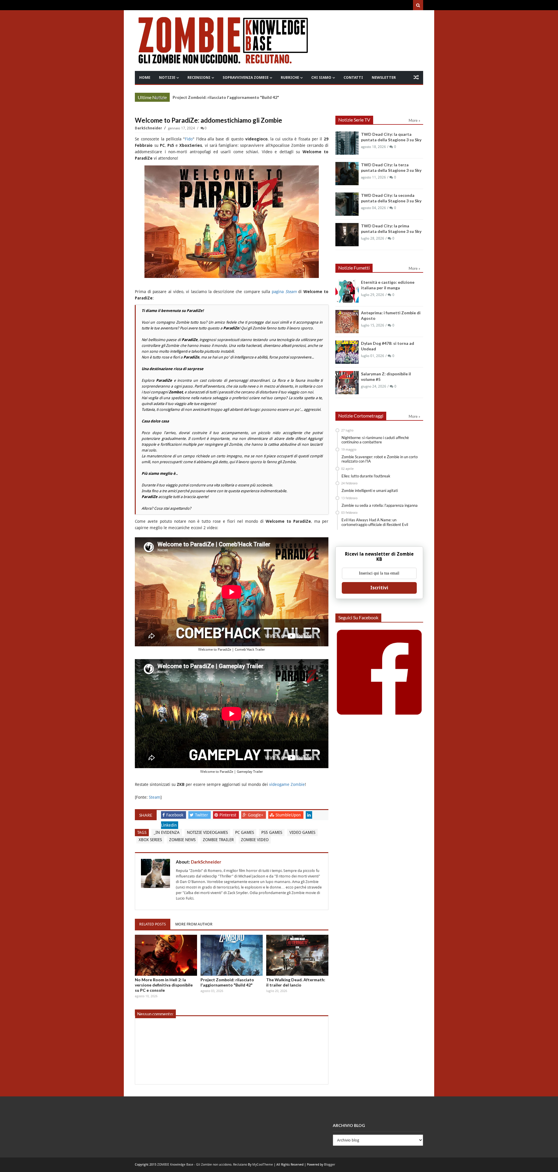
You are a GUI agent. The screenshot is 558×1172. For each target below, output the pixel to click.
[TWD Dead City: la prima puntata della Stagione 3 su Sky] (347, 234)
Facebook (175, 815)
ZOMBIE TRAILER (218, 839)
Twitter (202, 815)
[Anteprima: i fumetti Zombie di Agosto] (347, 321)
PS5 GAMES (271, 832)
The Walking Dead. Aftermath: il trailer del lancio (295, 982)
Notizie (167, 77)
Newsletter (384, 77)
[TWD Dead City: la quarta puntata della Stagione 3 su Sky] (347, 143)
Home (144, 77)
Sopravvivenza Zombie (246, 77)
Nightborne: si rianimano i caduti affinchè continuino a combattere (375, 440)
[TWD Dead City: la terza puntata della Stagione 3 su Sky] (347, 173)
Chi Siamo (321, 77)
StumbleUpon (289, 815)
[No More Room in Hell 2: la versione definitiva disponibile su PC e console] (166, 955)
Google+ (256, 815)
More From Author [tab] (193, 924)
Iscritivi (379, 588)
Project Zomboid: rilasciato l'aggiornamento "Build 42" (226, 97)
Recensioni (198, 77)
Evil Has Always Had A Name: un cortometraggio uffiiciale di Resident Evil (374, 522)
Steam (154, 797)
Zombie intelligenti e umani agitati (369, 490)
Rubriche (290, 77)
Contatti (353, 77)
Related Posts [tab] (152, 924)
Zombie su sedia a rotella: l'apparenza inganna (379, 505)
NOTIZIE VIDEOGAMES (207, 832)
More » (161, 98)
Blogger (329, 1164)
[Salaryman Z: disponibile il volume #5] (347, 382)
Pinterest (228, 815)
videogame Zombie (287, 784)
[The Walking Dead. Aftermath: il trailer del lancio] (297, 955)
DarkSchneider (149, 128)
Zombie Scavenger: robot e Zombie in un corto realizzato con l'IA (379, 459)
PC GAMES (244, 832)
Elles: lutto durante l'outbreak (365, 476)
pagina (284, 291)
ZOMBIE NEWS (182, 839)
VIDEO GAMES (302, 832)
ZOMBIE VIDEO (255, 839)
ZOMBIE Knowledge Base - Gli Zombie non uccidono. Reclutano (202, 1164)
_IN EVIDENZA (167, 832)
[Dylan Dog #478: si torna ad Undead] (347, 352)
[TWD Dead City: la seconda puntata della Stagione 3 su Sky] (347, 204)
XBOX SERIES (150, 839)
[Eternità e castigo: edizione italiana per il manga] (347, 291)
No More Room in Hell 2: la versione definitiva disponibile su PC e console (164, 985)
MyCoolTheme (262, 1164)
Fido (189, 139)
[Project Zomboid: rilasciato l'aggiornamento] (232, 955)
